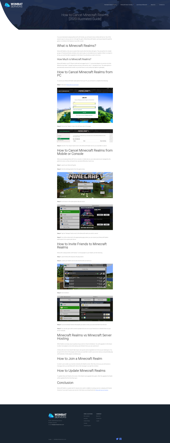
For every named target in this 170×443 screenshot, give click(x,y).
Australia (86, 418)
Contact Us (161, 4)
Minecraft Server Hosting (126, 4)
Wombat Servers (14, 5)
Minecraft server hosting (101, 390)
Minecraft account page (72, 84)
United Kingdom (87, 425)
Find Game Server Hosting (110, 4)
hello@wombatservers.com (58, 424)
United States (87, 420)
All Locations (86, 416)
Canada (85, 423)
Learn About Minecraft (141, 4)
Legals (97, 420)
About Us (153, 4)
